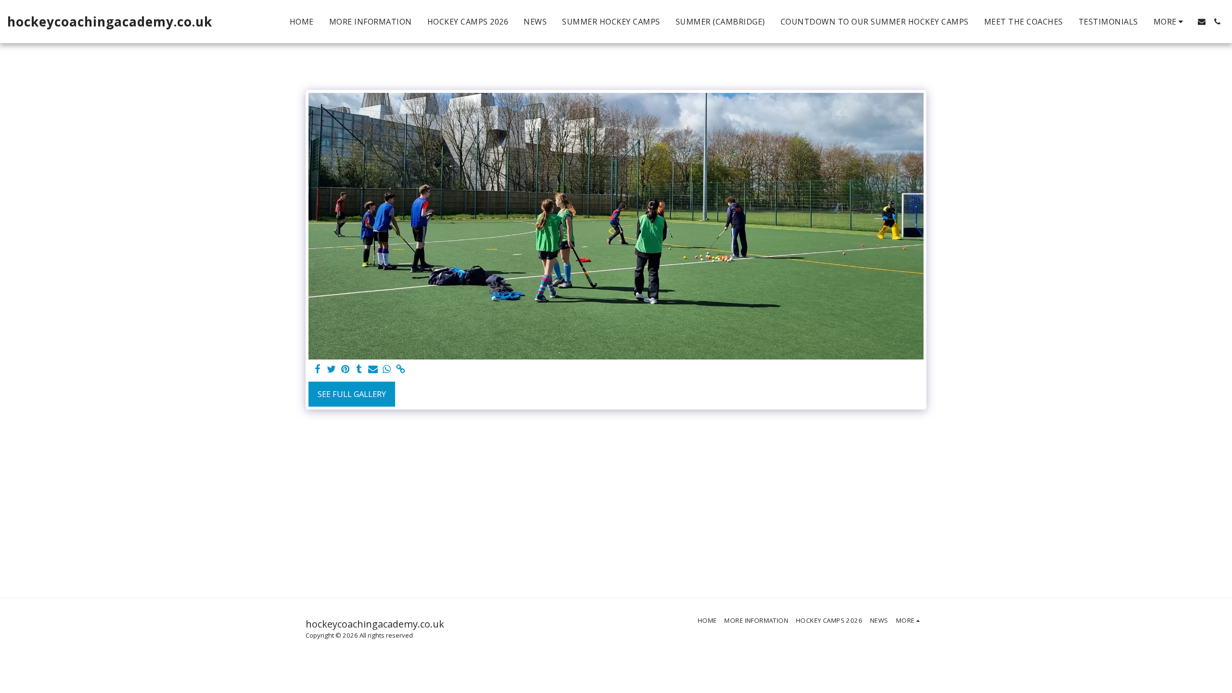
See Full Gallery (352, 393)
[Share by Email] (373, 369)
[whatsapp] (387, 369)
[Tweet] (331, 369)
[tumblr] (359, 369)
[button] (1201, 22)
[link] (401, 369)
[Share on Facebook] (317, 369)
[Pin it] (345, 369)
